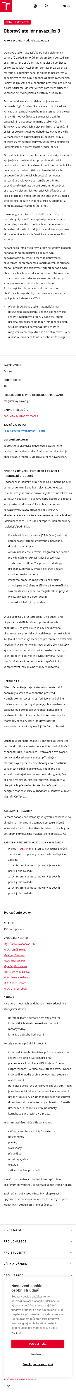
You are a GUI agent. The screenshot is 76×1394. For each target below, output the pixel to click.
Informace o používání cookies (20, 1378)
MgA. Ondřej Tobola (15, 988)
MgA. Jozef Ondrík (14, 960)
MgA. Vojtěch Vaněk (15, 966)
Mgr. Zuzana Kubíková (17, 972)
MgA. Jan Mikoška (14, 955)
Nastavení (37, 1354)
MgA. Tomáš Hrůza (15, 949)
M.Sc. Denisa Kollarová (17, 977)
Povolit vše (37, 1343)
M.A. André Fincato (15, 983)
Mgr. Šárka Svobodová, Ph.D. (21, 944)
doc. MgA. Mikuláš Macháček (21, 416)
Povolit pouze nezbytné (38, 1364)
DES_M (24, 848)
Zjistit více (17, 1333)
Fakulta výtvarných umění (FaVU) (24, 430)
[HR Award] (8, 1385)
